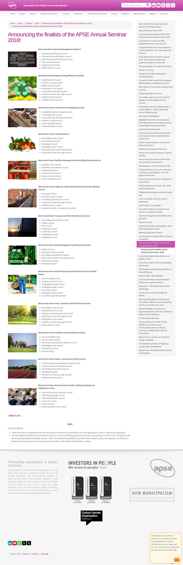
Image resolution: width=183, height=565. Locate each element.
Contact (163, 13)
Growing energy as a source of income (155, 66)
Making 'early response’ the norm (153, 149)
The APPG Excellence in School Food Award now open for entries (154, 210)
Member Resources (49, 13)
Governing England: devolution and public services (154, 257)
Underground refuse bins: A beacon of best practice (155, 180)
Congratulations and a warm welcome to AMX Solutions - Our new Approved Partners (155, 50)
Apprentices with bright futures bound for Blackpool (155, 351)
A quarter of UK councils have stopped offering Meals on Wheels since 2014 (155, 81)
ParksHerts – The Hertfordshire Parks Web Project (154, 287)
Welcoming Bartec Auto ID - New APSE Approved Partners (155, 187)
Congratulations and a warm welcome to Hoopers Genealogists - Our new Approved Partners (155, 172)
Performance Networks (97, 13)
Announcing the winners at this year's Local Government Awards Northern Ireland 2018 (155, 136)
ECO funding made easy (149, 318)
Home (12, 13)
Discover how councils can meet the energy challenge (154, 338)
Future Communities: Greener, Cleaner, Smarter (155, 154)
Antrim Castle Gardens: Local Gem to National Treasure (154, 144)
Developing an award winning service (154, 166)
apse (12, 6)
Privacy (26, 554)
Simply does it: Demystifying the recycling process (152, 75)
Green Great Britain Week (149, 129)
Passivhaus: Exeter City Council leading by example (155, 264)
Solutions (78, 13)
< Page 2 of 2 (14, 415)
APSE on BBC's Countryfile (150, 205)
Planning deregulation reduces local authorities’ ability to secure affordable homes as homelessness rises (155, 302)
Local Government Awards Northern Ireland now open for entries (154, 281)
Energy (114, 13)
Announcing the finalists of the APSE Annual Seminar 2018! (154, 244)
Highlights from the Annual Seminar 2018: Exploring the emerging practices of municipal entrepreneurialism (155, 122)
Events (22, 13)
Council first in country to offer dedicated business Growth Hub (152, 42)
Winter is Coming (146, 70)
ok (177, 560)
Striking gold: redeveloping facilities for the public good (155, 270)
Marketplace (139, 13)
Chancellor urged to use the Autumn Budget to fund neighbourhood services (154, 100)
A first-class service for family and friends (153, 294)
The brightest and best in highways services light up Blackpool (154, 345)
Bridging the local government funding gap (155, 193)
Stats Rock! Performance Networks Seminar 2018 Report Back (153, 25)
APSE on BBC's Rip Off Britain (151, 275)
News (152, 13)
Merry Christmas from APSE (150, 30)
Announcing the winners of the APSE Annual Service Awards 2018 (154, 160)
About (32, 13)
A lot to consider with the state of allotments (153, 200)
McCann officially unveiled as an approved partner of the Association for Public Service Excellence (156, 311)
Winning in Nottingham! (149, 116)
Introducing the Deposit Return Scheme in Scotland (156, 237)
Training (66, 13)
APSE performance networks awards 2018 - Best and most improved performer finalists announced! (154, 60)
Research (125, 13)
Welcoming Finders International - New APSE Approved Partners (155, 227)
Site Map (44, 554)
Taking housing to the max (150, 93)
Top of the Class (145, 222)
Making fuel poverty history (150, 232)
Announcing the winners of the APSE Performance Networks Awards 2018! (154, 35)
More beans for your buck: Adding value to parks (156, 88)
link (175, 550)
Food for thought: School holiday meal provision (155, 217)
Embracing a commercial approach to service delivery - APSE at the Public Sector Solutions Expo (155, 109)
